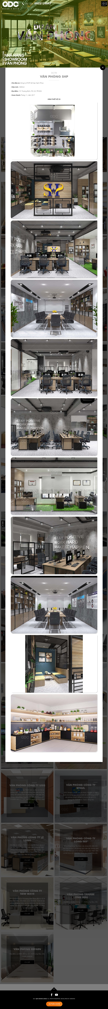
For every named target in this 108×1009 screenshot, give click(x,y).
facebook (51, 995)
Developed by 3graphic (68, 998)
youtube (56, 995)
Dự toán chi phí (54, 1004)
